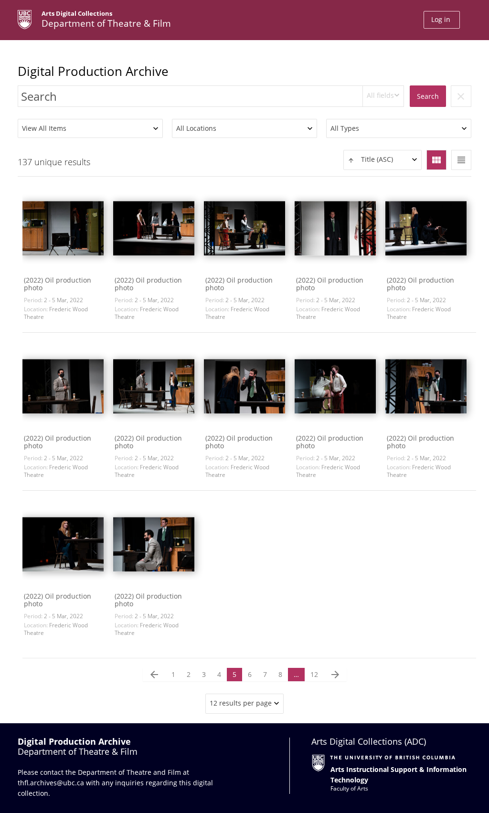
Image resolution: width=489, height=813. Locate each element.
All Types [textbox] (344, 128)
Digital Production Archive (93, 71)
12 (314, 674)
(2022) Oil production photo (57, 283)
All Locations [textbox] (196, 128)
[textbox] (382, 159)
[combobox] (383, 96)
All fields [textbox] (380, 95)
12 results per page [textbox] (241, 702)
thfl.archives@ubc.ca (51, 782)
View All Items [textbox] (44, 128)
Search (428, 96)
